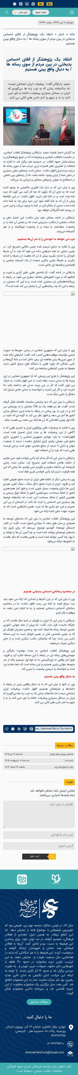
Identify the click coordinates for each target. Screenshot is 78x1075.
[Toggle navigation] (72, 12)
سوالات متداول (39, 1002)
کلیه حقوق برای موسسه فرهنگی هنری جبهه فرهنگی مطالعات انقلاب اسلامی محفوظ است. (39, 1068)
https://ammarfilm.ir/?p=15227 (53, 729)
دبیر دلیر (23, 12)
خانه (72, 34)
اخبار (61, 34)
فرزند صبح (41, 12)
